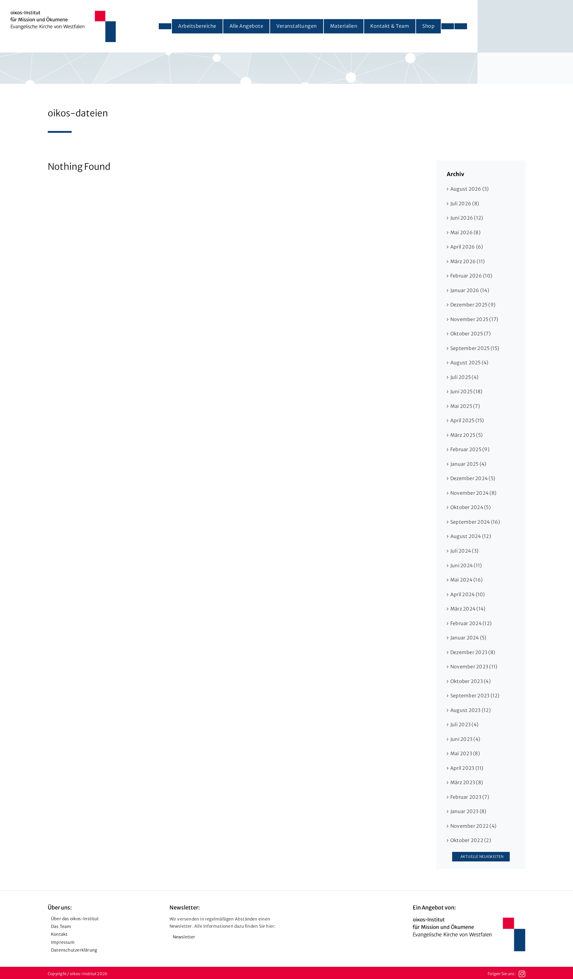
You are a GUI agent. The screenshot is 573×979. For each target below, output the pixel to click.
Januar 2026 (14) (469, 290)
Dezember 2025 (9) (472, 305)
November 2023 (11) (473, 667)
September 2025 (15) (474, 348)
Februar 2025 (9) (469, 449)
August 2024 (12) (470, 536)
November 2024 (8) (473, 493)
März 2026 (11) (467, 261)
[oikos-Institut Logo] (63, 13)
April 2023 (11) (466, 768)
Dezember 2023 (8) (472, 652)
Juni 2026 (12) (466, 218)
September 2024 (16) (475, 522)
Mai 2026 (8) (465, 232)
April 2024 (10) (467, 594)
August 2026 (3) (469, 189)
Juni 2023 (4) (465, 739)
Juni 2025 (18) (466, 391)
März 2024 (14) (467, 609)
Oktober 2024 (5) (470, 507)
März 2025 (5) (466, 435)
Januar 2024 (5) (468, 638)
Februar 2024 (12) (471, 623)
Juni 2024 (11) (466, 565)
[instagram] (522, 974)
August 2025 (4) (469, 363)
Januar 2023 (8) (468, 811)
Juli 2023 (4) (464, 724)
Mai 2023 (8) (465, 753)
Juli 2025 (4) (464, 377)
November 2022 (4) (473, 826)
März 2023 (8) (466, 782)
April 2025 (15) (467, 420)
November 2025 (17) (474, 319)
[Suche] (461, 26)
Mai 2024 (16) (466, 580)
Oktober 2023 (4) (470, 681)
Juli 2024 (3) (464, 551)
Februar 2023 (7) (469, 797)
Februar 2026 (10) (471, 276)
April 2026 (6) (466, 247)
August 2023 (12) (470, 710)
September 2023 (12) (475, 696)
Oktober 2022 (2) (470, 840)
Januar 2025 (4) (468, 464)
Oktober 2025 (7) (470, 334)
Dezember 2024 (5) (472, 478)
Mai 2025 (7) (465, 406)
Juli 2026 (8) (464, 203)
